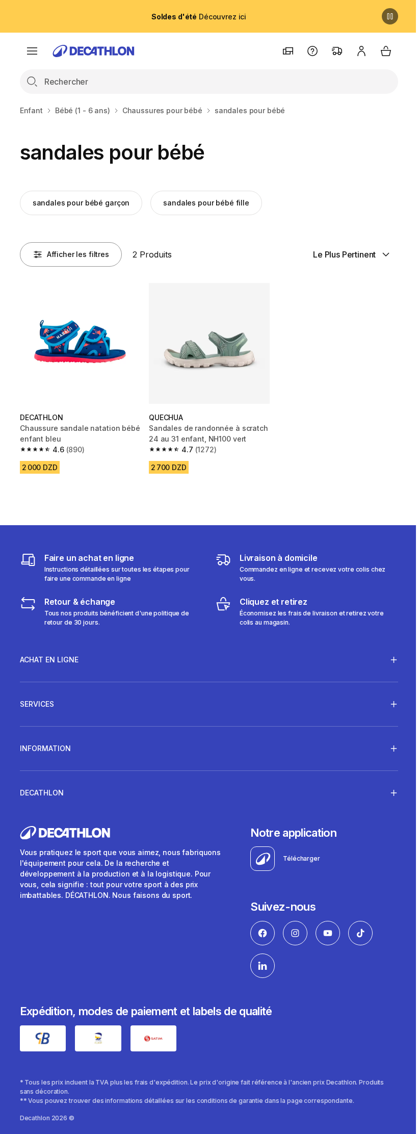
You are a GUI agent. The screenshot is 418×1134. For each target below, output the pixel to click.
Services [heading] (37, 701)
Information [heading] (45, 745)
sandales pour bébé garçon (81, 202)
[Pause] (390, 16)
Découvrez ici (198, 16)
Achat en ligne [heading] (49, 657)
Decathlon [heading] (42, 790)
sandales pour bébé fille (206, 202)
